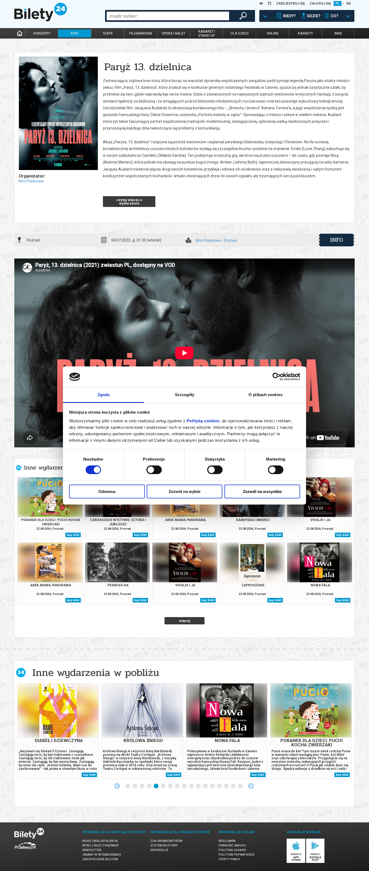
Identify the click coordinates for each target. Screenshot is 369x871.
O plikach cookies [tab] (266, 394)
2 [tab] (135, 786)
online (273, 33)
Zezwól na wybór (185, 491)
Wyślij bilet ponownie (100, 845)
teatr (108, 33)
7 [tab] (170, 786)
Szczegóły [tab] (184, 394)
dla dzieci (240, 33)
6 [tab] (163, 786)
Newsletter (91, 850)
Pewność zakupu (232, 845)
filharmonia (140, 33)
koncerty (41, 33)
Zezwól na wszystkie (262, 491)
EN (348, 3)
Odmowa (106, 491)
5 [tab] (156, 786)
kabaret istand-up (206, 33)
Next (251, 786)
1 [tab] (128, 786)
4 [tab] (149, 786)
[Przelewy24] (25, 850)
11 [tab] (198, 786)
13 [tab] (212, 786)
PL (338, 3)
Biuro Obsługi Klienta (100, 841)
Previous (117, 786)
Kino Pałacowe (31, 181)
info (336, 239)
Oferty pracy (229, 859)
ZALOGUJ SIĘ (320, 3)
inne (338, 33)
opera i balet (173, 33)
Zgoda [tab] (104, 394)
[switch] (154, 469)
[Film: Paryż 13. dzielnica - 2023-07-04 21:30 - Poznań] (58, 113)
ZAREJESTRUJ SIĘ (290, 3)
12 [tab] (205, 786)
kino (75, 33)
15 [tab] (226, 786)
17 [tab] (240, 786)
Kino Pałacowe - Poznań (216, 241)
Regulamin (227, 841)
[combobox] (168, 16)
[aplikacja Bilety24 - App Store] (296, 862)
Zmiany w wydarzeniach (101, 854)
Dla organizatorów (166, 841)
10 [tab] (191, 786)
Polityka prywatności (237, 854)
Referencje (159, 850)
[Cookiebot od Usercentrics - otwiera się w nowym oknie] (276, 377)
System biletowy (164, 845)
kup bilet (73, 535)
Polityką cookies (203, 421)
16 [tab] (233, 786)
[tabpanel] (58, 731)
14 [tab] (219, 786)
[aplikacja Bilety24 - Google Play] (315, 862)
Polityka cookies (232, 850)
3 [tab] (142, 786)
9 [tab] (184, 786)
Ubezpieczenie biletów (100, 859)
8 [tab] (177, 786)
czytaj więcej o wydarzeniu (129, 201)
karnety (305, 33)
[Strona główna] (40, 20)
